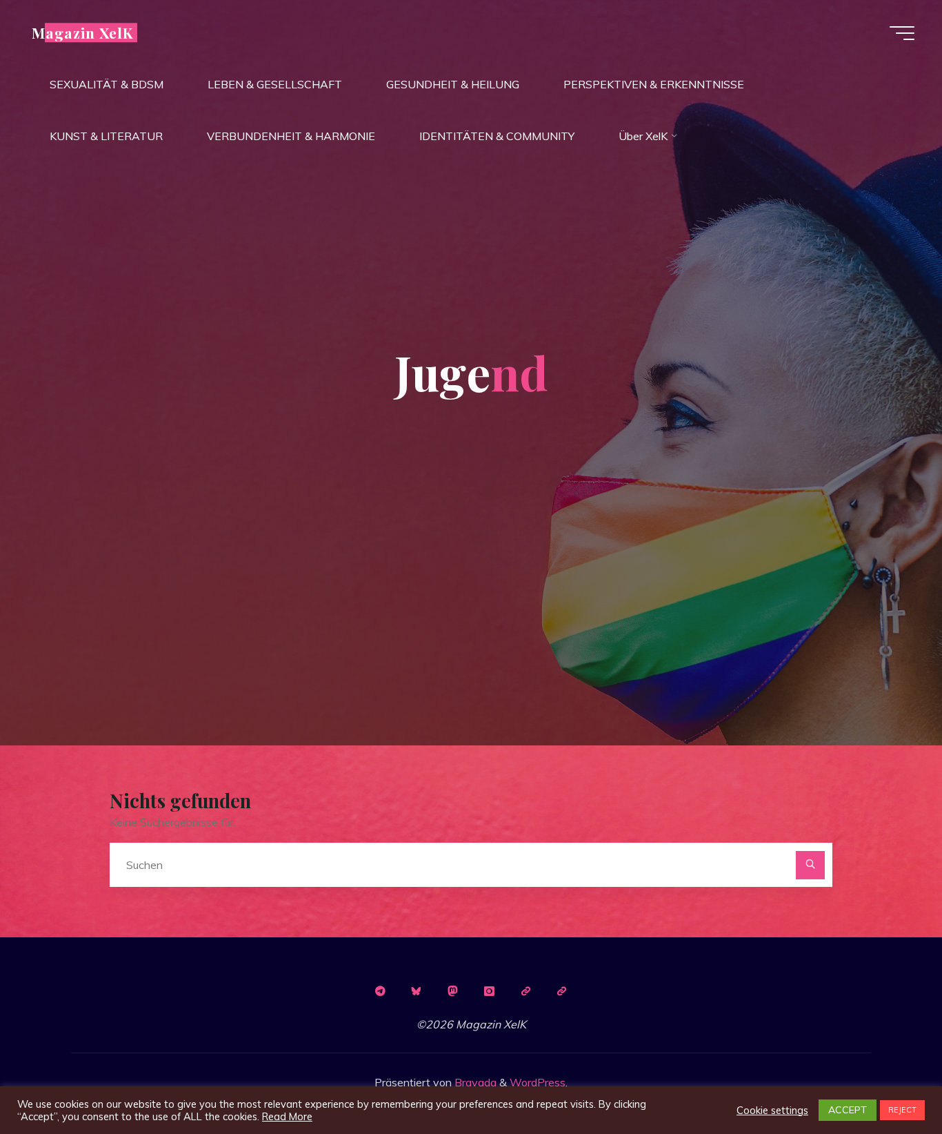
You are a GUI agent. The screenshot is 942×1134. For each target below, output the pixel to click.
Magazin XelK (82, 32)
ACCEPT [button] (847, 1110)
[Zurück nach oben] (888, 1080)
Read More (287, 1117)
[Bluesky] (416, 991)
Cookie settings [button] (772, 1110)
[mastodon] (453, 991)
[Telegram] (380, 991)
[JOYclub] (562, 991)
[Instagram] (489, 991)
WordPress (537, 1082)
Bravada (474, 1082)
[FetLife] (525, 991)
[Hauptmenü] (902, 33)
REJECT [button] (902, 1110)
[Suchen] (810, 865)
